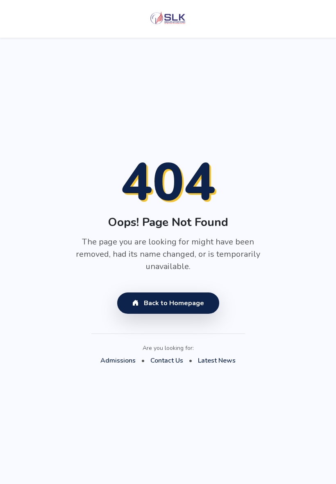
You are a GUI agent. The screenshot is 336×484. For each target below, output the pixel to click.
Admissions (118, 360)
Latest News (217, 360)
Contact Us (166, 360)
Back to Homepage (173, 303)
